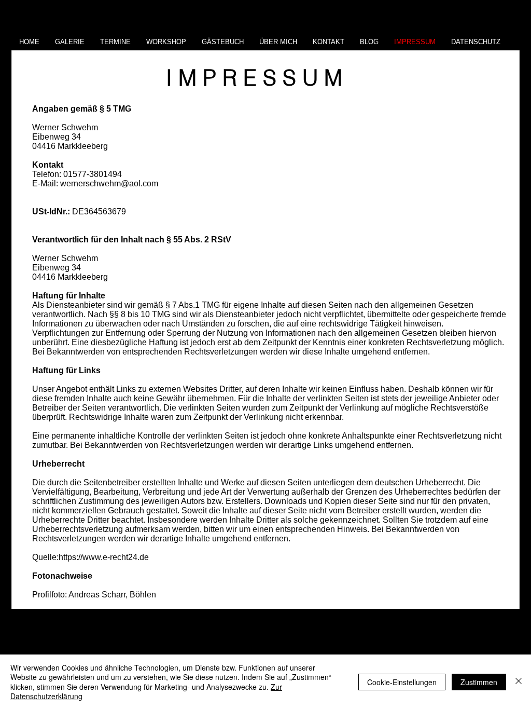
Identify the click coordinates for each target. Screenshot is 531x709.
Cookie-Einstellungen (402, 682)
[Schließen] (518, 682)
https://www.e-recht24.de (104, 557)
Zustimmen (478, 682)
